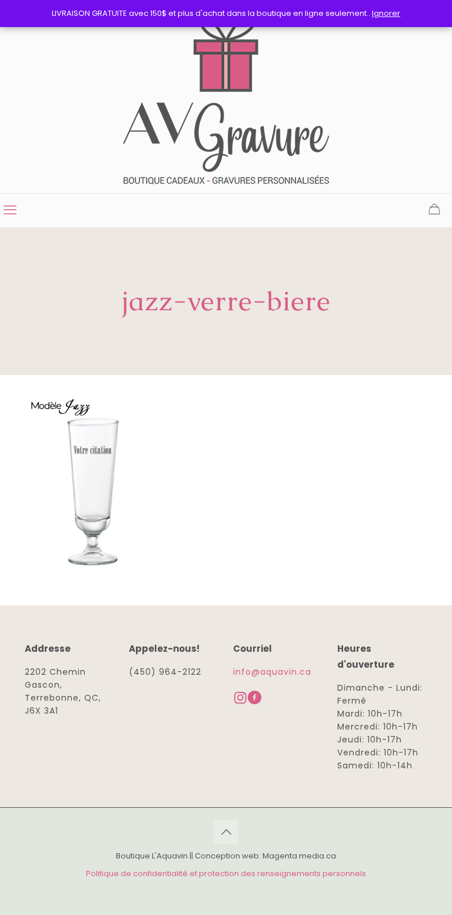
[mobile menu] (10, 210)
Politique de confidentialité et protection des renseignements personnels (226, 873)
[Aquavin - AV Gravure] (226, 96)
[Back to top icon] (226, 832)
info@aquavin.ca (272, 672)
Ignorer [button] (386, 13)
